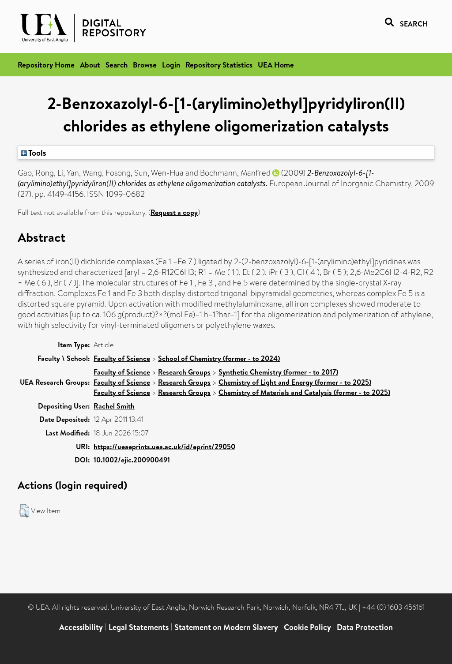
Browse (145, 65)
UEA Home (276, 65)
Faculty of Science (122, 358)
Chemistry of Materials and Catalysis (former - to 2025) (304, 392)
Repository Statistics (218, 65)
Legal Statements (139, 627)
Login (171, 65)
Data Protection (365, 627)
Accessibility (81, 627)
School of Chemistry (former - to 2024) (219, 358)
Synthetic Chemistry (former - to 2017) (278, 372)
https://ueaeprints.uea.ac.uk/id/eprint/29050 (164, 446)
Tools (36, 152)
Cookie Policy (307, 627)
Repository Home (46, 65)
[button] (24, 511)
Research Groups (184, 372)
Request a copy (174, 212)
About (90, 65)
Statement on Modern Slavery (226, 627)
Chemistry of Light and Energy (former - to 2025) (294, 382)
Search (116, 65)
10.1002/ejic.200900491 (132, 460)
